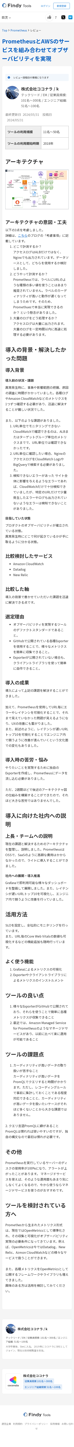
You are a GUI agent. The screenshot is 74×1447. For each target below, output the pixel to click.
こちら (22, 235)
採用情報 (55, 1423)
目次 (5, 17)
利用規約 (17, 1423)
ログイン (45, 5)
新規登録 (61, 5)
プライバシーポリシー (36, 1423)
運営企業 (6, 1423)
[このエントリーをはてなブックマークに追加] (70, 17)
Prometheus (18, 30)
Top (4, 30)
